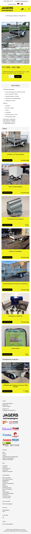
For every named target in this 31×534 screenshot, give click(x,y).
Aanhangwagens (6, 510)
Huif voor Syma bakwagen (15, 186)
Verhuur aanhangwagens (7, 524)
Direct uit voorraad (6, 477)
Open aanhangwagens (7, 489)
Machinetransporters (6, 487)
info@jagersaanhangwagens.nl (21, 1)
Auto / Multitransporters (7, 479)
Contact (4, 455)
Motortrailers (5, 486)
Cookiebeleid (5, 470)
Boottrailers (4, 482)
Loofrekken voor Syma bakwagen (15, 154)
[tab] (15, 86)
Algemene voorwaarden (7, 471)
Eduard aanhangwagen (7, 503)
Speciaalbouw (5, 494)
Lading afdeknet (15, 348)
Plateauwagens (5, 492)
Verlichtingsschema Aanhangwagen (10, 456)
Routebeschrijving (12, 4)
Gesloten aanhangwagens (8, 483)
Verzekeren (4, 467)
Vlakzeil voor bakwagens (15, 251)
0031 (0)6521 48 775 (8, 1)
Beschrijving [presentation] (15, 85)
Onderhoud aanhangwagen (8, 458)
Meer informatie (7, 160)
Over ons (4, 453)
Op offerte (18, 76)
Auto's (3, 511)
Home (3, 452)
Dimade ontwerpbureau (23, 531)
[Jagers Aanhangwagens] (7, 9)
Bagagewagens (5, 480)
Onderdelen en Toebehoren (16, 316)
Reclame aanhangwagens (8, 493)
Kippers (4, 484)
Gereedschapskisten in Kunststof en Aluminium (15, 283)
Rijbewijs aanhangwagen (7, 459)
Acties (3, 490)
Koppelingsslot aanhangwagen (15, 219)
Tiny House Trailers (6, 496)
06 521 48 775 (5, 408)
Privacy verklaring (6, 468)
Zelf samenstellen (6, 497)
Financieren (5, 465)
